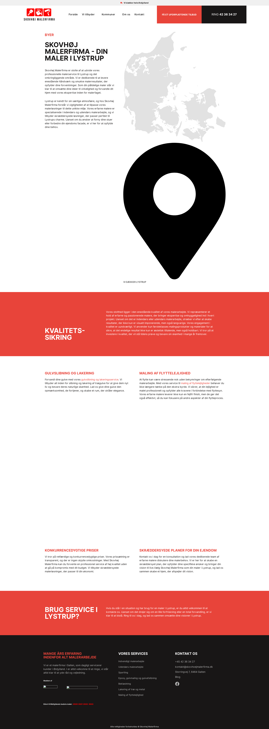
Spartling (123, 672)
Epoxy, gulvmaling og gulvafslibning (137, 678)
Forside (73, 14)
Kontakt (139, 14)
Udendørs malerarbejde (130, 666)
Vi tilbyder (88, 14)
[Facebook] (177, 684)
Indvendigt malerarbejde (131, 661)
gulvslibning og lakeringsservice (99, 379)
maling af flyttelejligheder (195, 383)
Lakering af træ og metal (131, 689)
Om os (126, 14)
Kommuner (108, 14)
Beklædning (124, 683)
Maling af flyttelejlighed (131, 695)
